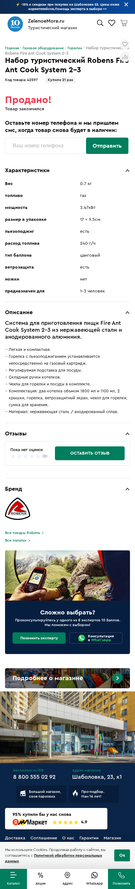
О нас (68, 838)
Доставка (15, 838)
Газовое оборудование (43, 48)
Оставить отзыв (90, 453)
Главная (12, 48)
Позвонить (121, 883)
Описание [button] (19, 312)
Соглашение (43, 838)
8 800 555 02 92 (34, 777)
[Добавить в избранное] (125, 44)
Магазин (112, 838)
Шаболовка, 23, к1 (97, 777)
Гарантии (89, 838)
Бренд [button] (13, 489)
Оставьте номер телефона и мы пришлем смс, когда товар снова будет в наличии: (61, 126)
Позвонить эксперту (39, 638)
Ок (122, 855)
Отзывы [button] (16, 433)
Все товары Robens (22, 533)
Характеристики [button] (27, 170)
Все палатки (15, 540)
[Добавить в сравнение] (125, 57)
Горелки (75, 48)
